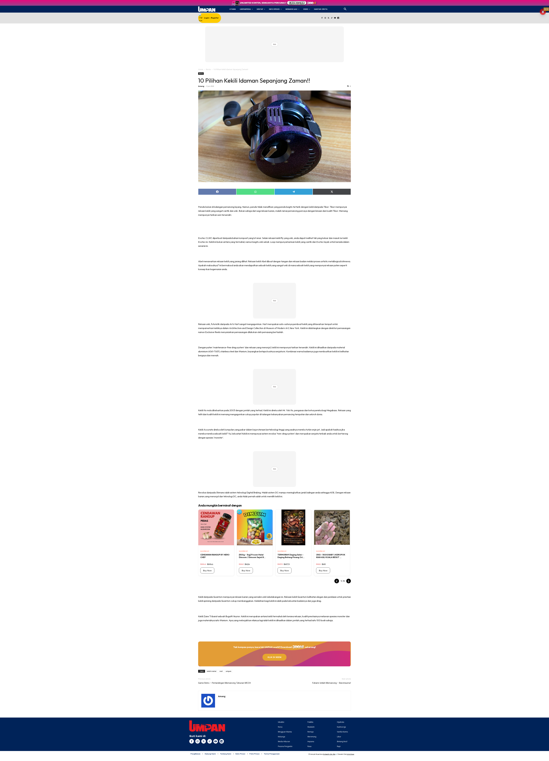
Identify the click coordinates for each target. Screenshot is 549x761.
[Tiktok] (331, 18)
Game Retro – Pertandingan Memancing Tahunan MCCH (224, 683)
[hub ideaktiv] (352, 8)
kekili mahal (211, 671)
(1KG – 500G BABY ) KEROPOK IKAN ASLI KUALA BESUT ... (330, 556)
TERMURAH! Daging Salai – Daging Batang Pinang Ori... (291, 556)
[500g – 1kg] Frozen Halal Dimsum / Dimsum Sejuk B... (252, 556)
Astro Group (350, 754)
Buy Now (207, 570)
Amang (201, 86)
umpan (228, 671)
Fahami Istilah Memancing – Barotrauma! (331, 683)
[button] (345, 9)
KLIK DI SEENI (274, 657)
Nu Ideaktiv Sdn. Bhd (329, 754)
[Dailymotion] (338, 18)
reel (221, 671)
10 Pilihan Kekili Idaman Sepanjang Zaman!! (254, 80)
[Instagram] (325, 18)
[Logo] (206, 9)
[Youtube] (335, 18)
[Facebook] (322, 18)
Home (200, 69)
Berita (208, 69)
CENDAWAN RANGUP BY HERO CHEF (214, 556)
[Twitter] (328, 18)
